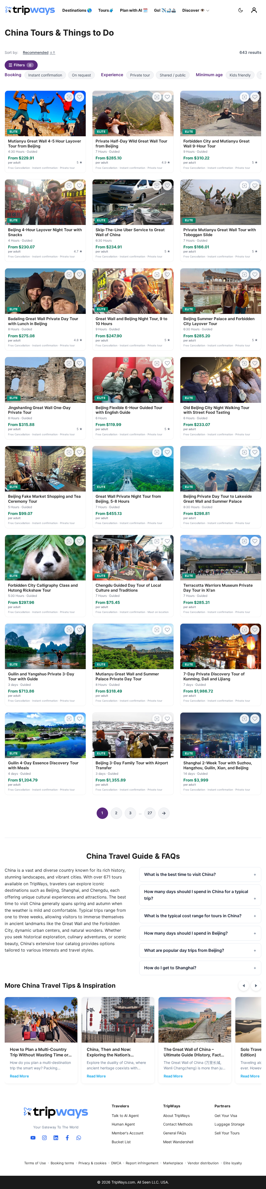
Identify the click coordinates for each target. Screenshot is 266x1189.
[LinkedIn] (56, 1137)
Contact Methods (177, 1124)
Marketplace (173, 1163)
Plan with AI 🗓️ (134, 10)
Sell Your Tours (227, 1133)
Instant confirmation (45, 75)
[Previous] (243, 985)
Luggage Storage (229, 1124)
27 (150, 813)
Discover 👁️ (193, 10)
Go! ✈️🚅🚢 (165, 10)
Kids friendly (240, 75)
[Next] (256, 985)
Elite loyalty (232, 1163)
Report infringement (142, 1163)
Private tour (140, 75)
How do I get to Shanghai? (170, 967)
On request (81, 75)
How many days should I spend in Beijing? (186, 933)
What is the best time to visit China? (180, 874)
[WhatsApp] (78, 1137)
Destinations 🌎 (77, 10)
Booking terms (62, 1163)
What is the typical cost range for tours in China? (193, 915)
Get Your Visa (226, 1115)
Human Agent (123, 1124)
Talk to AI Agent (125, 1115)
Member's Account (127, 1133)
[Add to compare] (69, 97)
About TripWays (176, 1115)
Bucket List (121, 1142)
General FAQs (174, 1133)
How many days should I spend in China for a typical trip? (196, 895)
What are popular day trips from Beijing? (184, 950)
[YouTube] (33, 1137)
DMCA (116, 1163)
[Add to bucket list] (79, 97)
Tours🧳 (106, 10)
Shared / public (173, 75)
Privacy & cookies (92, 1163)
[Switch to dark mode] (240, 10)
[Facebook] (67, 1137)
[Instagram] (44, 1137)
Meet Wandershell (178, 1142)
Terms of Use (35, 1163)
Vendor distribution (203, 1163)
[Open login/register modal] (254, 10)
